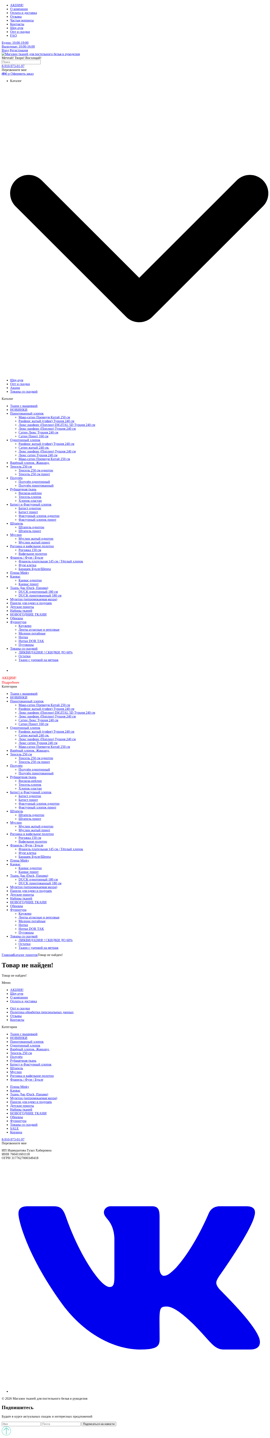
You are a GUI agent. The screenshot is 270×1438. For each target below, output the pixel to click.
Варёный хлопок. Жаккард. (30, 463)
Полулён (16, 478)
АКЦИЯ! (16, 5)
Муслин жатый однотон (36, 538)
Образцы (16, 618)
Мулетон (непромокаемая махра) (33, 599)
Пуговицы (26, 645)
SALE (14, 1128)
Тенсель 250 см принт (34, 474)
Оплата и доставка (23, 13)
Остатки (25, 656)
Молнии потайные (32, 633)
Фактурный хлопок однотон (39, 516)
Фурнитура (18, 622)
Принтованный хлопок (27, 413)
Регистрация (19, 50)
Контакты (17, 24)
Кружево (25, 626)
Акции (15, 388)
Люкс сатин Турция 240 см (38, 455)
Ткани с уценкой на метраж (38, 660)
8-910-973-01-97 (13, 66)
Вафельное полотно (33, 554)
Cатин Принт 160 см (33, 436)
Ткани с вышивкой (24, 406)
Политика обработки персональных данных (42, 1012)
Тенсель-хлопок (30, 497)
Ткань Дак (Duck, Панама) (29, 588)
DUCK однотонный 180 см (38, 591)
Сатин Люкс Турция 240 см (38, 432)
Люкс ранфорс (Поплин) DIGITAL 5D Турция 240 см (57, 425)
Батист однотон (30, 508)
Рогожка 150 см (30, 550)
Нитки (23, 637)
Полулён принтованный (36, 485)
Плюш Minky (19, 572)
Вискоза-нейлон (30, 493)
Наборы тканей (21, 610)
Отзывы (16, 16)
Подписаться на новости (99, 1424)
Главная (7, 955)
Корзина (16, 1132)
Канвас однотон (30, 580)
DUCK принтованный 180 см (40, 595)
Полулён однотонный (34, 481)
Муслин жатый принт (34, 542)
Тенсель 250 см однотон (36, 470)
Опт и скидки (20, 31)
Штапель (16, 523)
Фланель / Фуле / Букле (26, 557)
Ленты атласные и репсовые (39, 629)
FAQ (13, 35)
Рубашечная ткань (23, 489)
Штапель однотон (31, 527)
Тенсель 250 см (21, 466)
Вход (5, 50)
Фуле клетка (27, 565)
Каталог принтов (25, 955)
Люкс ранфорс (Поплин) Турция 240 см (47, 428)
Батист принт (28, 512)
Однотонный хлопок (25, 440)
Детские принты (22, 607)
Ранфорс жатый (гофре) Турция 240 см (46, 421)
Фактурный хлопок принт (37, 519)
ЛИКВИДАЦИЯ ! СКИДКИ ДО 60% (46, 652)
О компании (19, 9)
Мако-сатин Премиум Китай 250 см (44, 417)
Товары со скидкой (24, 391)
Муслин (16, 535)
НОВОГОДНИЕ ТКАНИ (28, 614)
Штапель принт (30, 531)
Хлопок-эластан (30, 500)
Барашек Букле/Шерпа (35, 569)
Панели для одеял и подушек (31, 603)
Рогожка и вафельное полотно (32, 546)
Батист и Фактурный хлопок (30, 504)
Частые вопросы (22, 20)
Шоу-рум (16, 28)
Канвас (15, 576)
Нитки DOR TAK (31, 641)
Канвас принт (29, 584)
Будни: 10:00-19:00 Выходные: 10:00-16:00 (18, 44)
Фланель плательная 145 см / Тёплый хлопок (51, 561)
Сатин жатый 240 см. (34, 447)
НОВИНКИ (18, 409)
